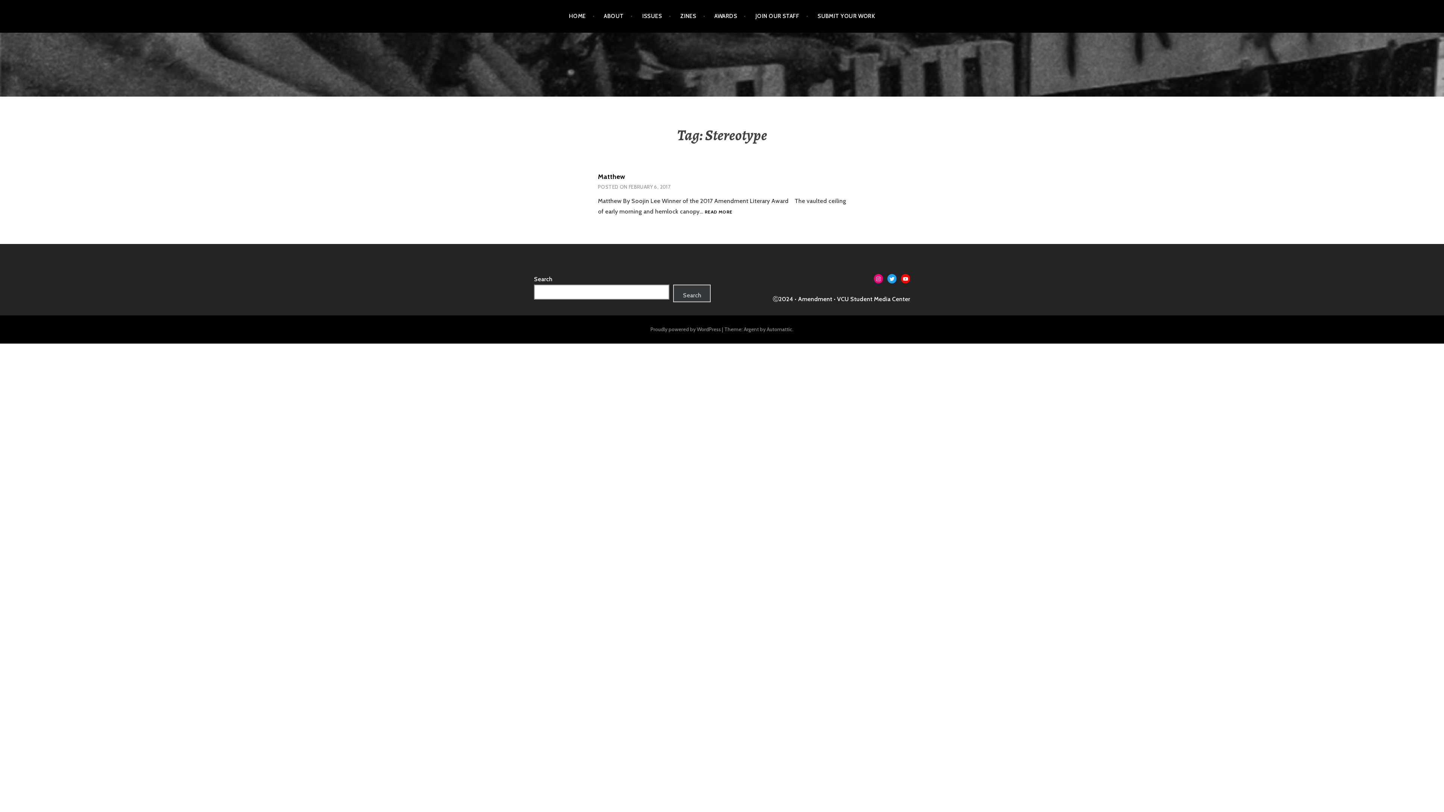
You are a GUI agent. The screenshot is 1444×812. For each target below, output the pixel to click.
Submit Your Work (846, 16)
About (613, 16)
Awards (725, 16)
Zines (688, 16)
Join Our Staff (777, 16)
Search (543, 279)
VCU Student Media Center (873, 299)
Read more (718, 212)
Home (577, 16)
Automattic (779, 329)
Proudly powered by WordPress (686, 329)
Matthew (611, 177)
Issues (652, 16)
